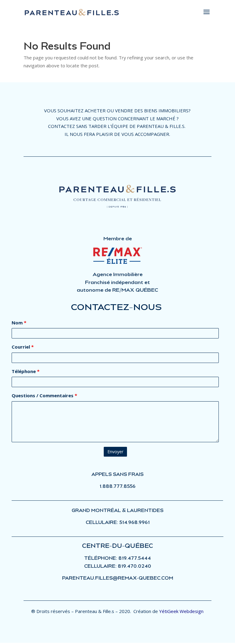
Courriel (23, 347)
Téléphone (25, 371)
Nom (19, 323)
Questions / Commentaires (44, 395)
